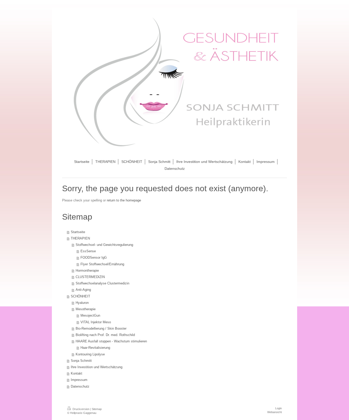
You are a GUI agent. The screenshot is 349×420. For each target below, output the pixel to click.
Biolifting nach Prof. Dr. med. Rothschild (105, 335)
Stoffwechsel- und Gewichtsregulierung (104, 245)
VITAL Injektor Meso (95, 322)
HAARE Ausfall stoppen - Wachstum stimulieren (111, 341)
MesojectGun (90, 315)
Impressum (79, 380)
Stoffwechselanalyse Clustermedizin (102, 283)
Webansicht (274, 412)
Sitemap (97, 409)
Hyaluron (82, 303)
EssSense (88, 251)
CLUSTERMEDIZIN (90, 277)
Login (278, 408)
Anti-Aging (83, 290)
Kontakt (76, 373)
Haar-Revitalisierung (95, 348)
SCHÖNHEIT (80, 296)
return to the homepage (124, 200)
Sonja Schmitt (81, 361)
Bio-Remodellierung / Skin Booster (101, 328)
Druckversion (81, 409)
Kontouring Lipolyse (90, 354)
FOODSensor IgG (93, 257)
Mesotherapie (86, 309)
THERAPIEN (80, 238)
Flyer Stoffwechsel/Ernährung (102, 264)
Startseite (78, 232)
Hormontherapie (87, 270)
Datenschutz (80, 386)
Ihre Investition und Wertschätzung (96, 367)
